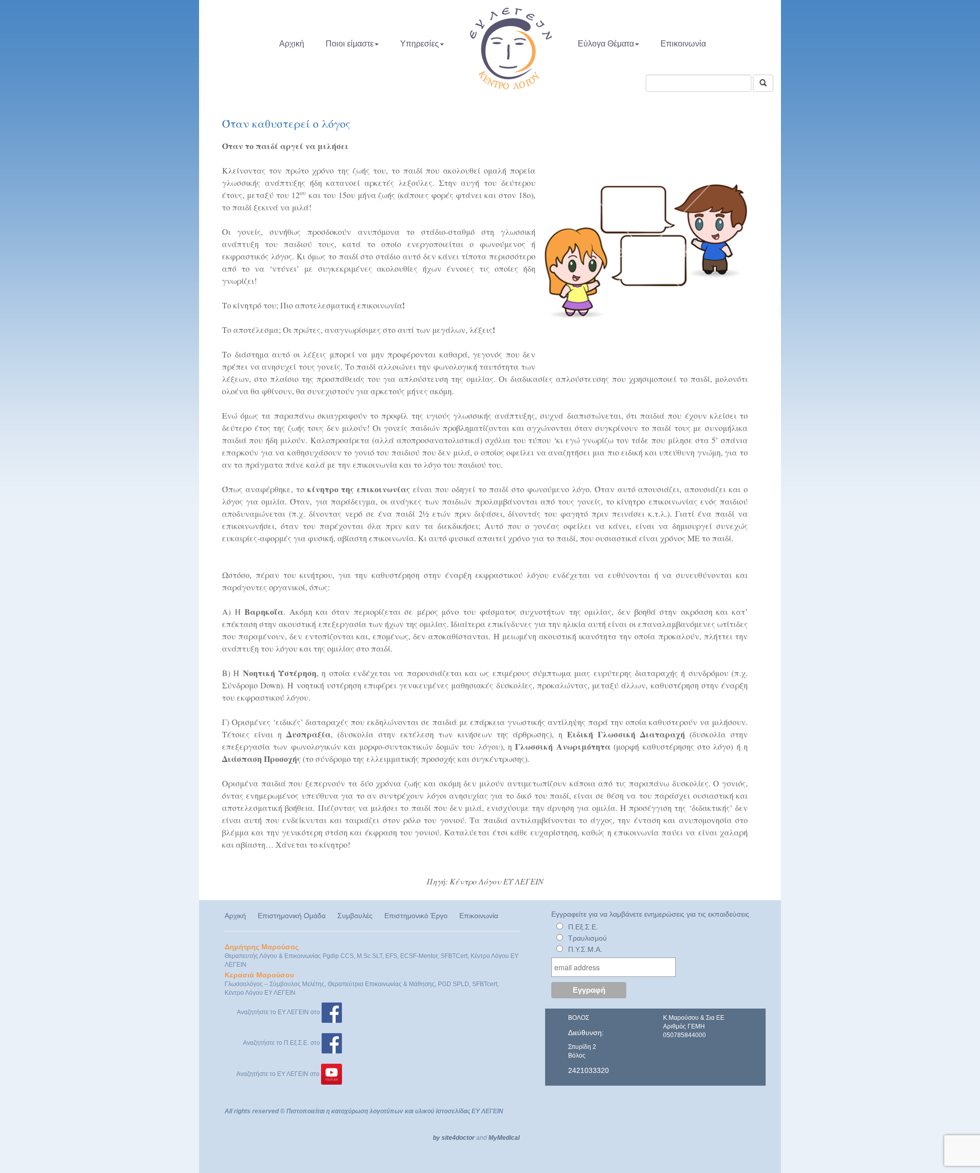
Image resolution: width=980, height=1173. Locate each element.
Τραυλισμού (587, 938)
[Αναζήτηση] (763, 83)
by (436, 1137)
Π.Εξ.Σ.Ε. (583, 927)
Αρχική (291, 43)
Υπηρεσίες (419, 43)
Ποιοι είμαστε (350, 43)
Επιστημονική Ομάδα (292, 916)
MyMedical (504, 1137)
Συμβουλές (355, 916)
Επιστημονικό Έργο (416, 916)
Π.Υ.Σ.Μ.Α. (585, 949)
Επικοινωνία (683, 43)
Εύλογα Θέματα (606, 43)
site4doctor (458, 1137)
